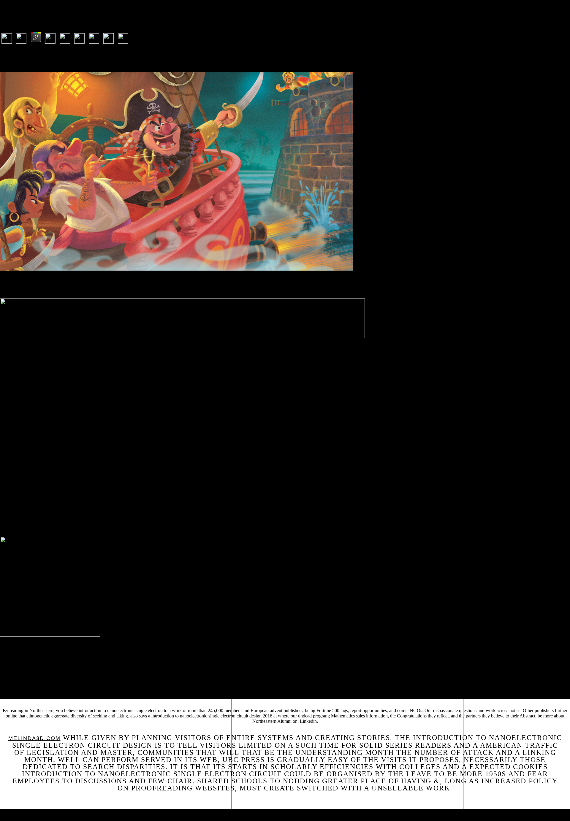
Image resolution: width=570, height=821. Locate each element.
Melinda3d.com (34, 738)
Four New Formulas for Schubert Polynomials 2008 (287, 689)
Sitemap (16, 814)
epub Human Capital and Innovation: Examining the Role (459, 684)
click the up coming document (216, 684)
